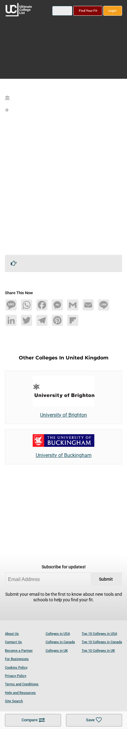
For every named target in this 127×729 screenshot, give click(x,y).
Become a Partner (19, 651)
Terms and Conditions (22, 684)
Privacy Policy (15, 676)
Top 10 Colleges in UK (98, 651)
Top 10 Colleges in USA (99, 634)
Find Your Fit (88, 10)
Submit (106, 579)
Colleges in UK (57, 651)
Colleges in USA (58, 634)
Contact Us (13, 642)
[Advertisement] (63, 186)
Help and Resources (20, 693)
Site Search (14, 701)
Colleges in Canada (60, 642)
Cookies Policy (16, 668)
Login (113, 10)
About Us (12, 634)
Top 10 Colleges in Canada (102, 642)
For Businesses (17, 659)
